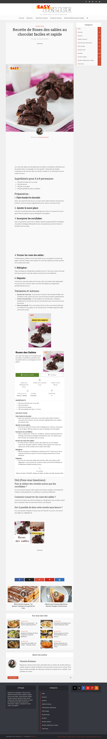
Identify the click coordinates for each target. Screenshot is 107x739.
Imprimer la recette (28, 375)
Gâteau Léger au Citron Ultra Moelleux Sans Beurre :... (61, 634)
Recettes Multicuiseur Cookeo (74, 18)
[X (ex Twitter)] (79, 688)
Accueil (21, 18)
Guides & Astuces (56, 18)
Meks (22, 736)
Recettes (29, 18)
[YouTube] (88, 688)
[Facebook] (83, 688)
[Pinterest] (92, 688)
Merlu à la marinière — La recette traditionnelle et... (29, 624)
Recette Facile (40, 26)
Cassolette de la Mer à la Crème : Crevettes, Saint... (28, 644)
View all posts (13, 677)
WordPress (33, 736)
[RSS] (96, 688)
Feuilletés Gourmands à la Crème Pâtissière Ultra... (62, 624)
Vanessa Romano (44, 39)
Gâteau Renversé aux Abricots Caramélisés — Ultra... (61, 644)
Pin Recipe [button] (53, 375)
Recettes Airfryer (42, 18)
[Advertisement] (39, 53)
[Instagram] (75, 688)
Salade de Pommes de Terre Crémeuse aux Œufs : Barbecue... (29, 634)
